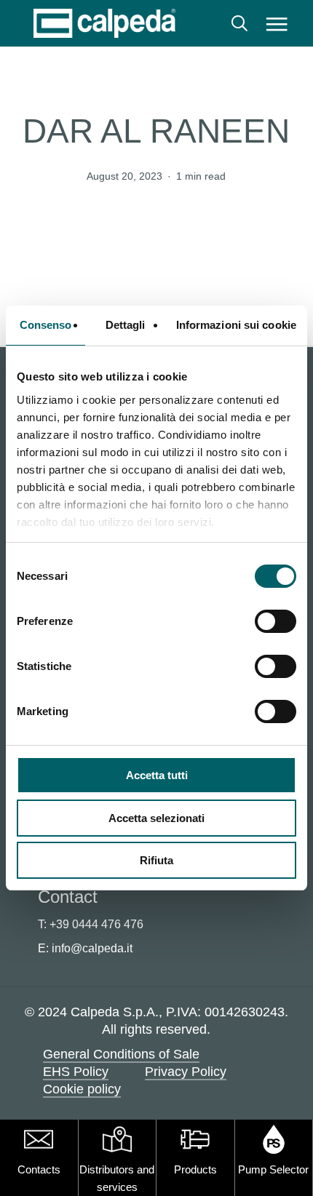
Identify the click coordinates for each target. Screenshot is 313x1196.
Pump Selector (273, 1169)
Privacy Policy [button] (185, 1071)
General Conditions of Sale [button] (121, 1054)
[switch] (275, 621)
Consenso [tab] (46, 325)
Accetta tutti (157, 775)
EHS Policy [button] (75, 1071)
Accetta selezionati (156, 818)
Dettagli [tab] (126, 325)
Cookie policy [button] (82, 1089)
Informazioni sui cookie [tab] (236, 325)
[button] (277, 23)
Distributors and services (116, 1178)
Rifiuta (156, 860)
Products (195, 1169)
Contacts (38, 1169)
